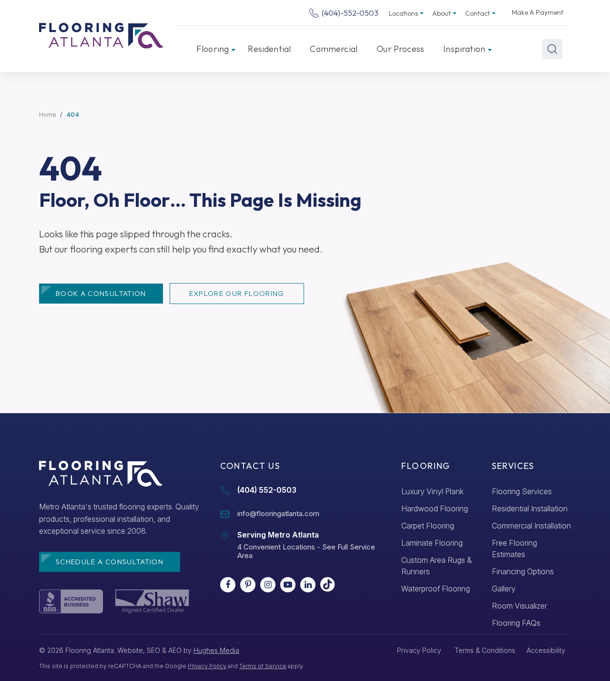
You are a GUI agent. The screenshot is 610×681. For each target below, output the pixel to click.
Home (47, 114)
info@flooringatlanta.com (278, 513)
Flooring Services (522, 491)
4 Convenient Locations (276, 546)
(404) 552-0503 (266, 490)
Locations (403, 13)
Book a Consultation (101, 293)
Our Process (400, 48)
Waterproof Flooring (435, 588)
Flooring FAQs (516, 623)
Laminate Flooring (432, 543)
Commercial (333, 48)
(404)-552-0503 (349, 13)
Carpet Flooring (427, 525)
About (441, 13)
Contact (477, 13)
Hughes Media (216, 650)
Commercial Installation (531, 525)
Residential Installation (530, 508)
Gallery (504, 588)
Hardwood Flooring (434, 508)
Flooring (212, 48)
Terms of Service (262, 666)
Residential (269, 48)
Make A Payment (537, 12)
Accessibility (546, 650)
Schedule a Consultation (109, 561)
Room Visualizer (519, 605)
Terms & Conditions (485, 650)
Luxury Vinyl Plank (432, 491)
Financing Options (523, 571)
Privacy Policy (207, 666)
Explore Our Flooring (237, 293)
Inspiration (464, 48)
